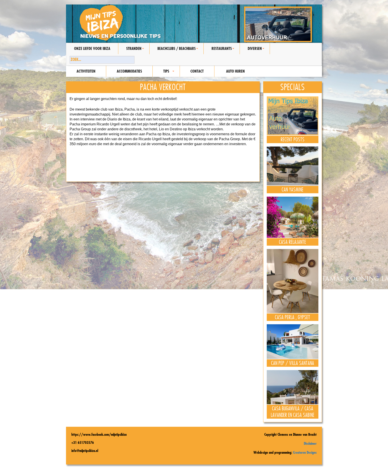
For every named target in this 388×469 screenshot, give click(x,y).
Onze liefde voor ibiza (92, 48)
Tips (169, 73)
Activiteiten (86, 71)
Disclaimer (310, 443)
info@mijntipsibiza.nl (84, 450)
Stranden (135, 50)
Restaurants (224, 50)
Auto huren (235, 71)
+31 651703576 (82, 442)
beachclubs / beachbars (178, 50)
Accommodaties (129, 71)
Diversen (257, 50)
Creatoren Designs (305, 452)
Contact (197, 71)
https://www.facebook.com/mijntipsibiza (99, 434)
